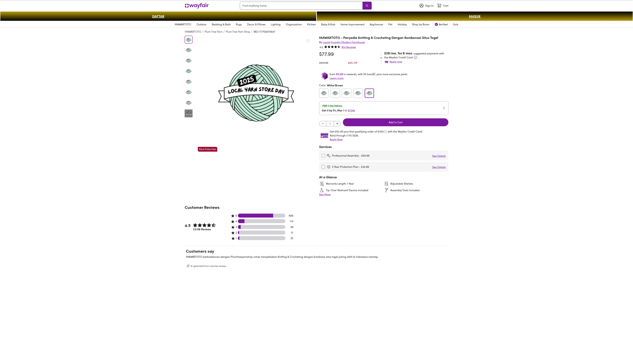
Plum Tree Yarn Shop (238, 31)
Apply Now (336, 139)
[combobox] (301, 6)
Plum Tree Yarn (213, 31)
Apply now (396, 61)
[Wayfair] (197, 5)
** (385, 131)
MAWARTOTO (193, 31)
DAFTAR (158, 16)
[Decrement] (322, 123)
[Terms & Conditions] (415, 57)
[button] (256, 94)
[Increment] (337, 123)
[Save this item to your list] (308, 41)
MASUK (475, 16)
